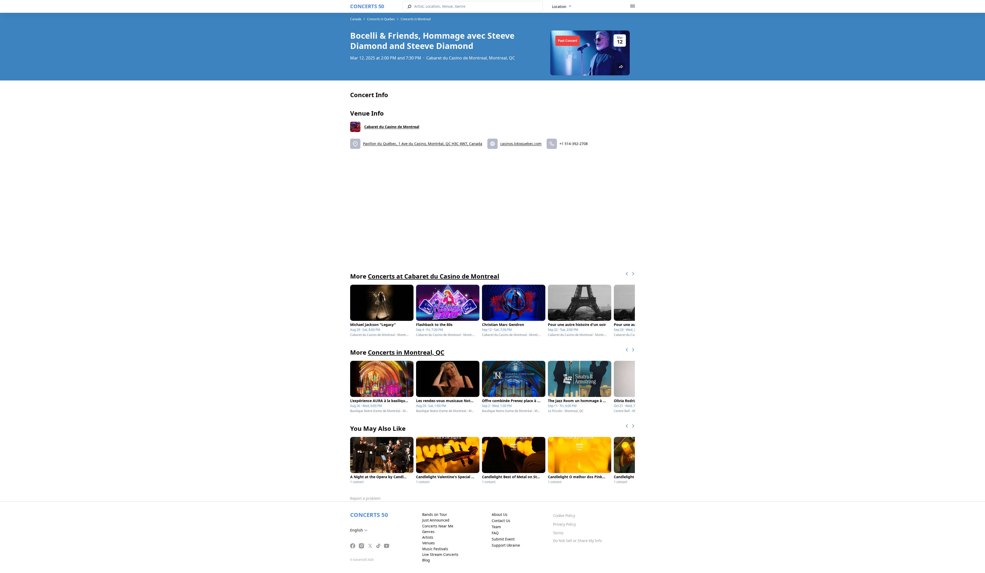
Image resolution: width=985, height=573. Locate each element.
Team (496, 526)
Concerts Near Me (437, 526)
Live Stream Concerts (440, 554)
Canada (355, 19)
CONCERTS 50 (367, 6)
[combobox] (561, 7)
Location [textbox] (559, 6)
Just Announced (435, 520)
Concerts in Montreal (416, 19)
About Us (499, 514)
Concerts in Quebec (381, 19)
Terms (558, 532)
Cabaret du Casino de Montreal (391, 126)
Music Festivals (435, 548)
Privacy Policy (564, 524)
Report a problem (365, 498)
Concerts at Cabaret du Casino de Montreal (433, 276)
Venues (428, 542)
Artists (427, 537)
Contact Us (501, 520)
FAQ (495, 532)
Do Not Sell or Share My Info (577, 540)
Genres (428, 531)
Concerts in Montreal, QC (406, 352)
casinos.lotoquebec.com (520, 143)
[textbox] (359, 530)
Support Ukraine (506, 545)
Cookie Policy (564, 515)
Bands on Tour (434, 514)
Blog (426, 560)
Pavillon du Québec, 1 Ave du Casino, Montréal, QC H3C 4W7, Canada (422, 143)
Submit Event (503, 539)
